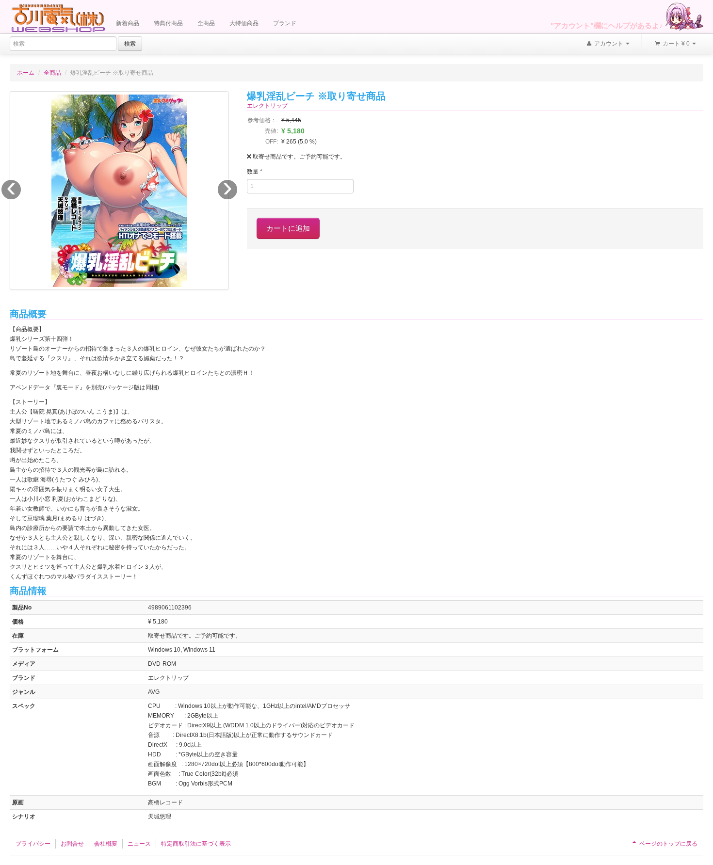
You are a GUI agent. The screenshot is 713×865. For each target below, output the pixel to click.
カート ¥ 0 (676, 43)
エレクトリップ (267, 105)
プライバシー (33, 843)
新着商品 (127, 23)
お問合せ (72, 843)
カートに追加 (288, 228)
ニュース (139, 843)
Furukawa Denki (58, 17)
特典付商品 (168, 23)
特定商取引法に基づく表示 (196, 843)
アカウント (609, 43)
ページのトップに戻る (667, 843)
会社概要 (105, 843)
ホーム (25, 72)
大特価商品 (244, 23)
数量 (254, 171)
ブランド (284, 23)
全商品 (206, 23)
